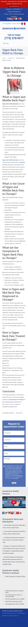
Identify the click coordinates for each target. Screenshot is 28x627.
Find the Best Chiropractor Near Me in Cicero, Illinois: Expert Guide (14, 526)
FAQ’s (10, 14)
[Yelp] (18, 19)
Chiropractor (11, 58)
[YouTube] (20, 19)
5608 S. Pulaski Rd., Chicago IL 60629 (15, 576)
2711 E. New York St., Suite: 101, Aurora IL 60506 (13, 595)
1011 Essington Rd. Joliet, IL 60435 (14, 604)
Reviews (6, 14)
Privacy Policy (13, 477)
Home (4, 58)
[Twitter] (16, 19)
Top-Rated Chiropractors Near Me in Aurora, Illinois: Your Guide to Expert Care (14, 540)
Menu (7, 43)
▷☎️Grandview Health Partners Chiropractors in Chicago (14, 27)
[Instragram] (12, 19)
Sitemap (16, 615)
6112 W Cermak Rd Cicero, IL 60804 (14, 599)
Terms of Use (15, 613)
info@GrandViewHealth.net (14, 11)
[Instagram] (9, 513)
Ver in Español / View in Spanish (12, 23)
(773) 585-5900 (14, 474)
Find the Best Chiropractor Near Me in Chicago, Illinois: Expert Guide (14, 533)
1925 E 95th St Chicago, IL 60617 (13, 601)
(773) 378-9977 (16, 9)
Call (6, 404)
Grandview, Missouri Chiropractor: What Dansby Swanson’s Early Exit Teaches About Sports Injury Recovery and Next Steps (14, 560)
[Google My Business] (10, 19)
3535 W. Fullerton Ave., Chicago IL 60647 (14, 591)
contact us (12, 404)
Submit (14, 483)
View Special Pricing (14, 6)
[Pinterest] (14, 19)
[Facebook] (7, 19)
